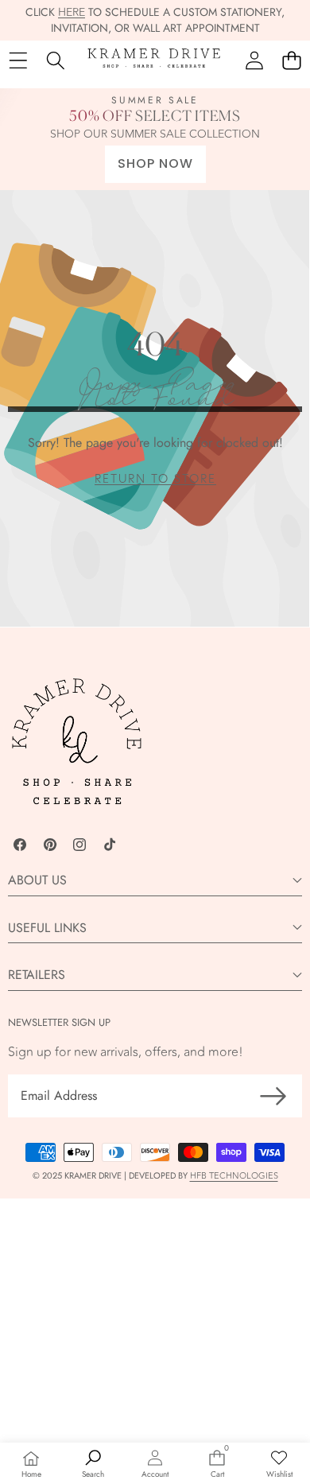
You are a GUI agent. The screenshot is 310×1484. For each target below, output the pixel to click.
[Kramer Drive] (154, 61)
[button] (291, 61)
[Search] (55, 61)
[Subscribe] (273, 1095)
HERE (71, 12)
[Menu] (18, 61)
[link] (155, 479)
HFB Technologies (234, 1176)
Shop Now (155, 163)
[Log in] (254, 61)
